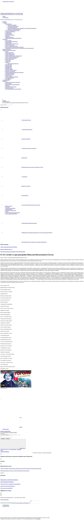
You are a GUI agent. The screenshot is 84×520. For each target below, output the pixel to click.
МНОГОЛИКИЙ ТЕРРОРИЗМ (7, 481)
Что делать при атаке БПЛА (6, 488)
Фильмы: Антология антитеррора (7, 486)
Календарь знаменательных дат (6, 249)
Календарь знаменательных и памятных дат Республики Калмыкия (12, 251)
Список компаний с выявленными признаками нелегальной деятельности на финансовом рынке (20, 468)
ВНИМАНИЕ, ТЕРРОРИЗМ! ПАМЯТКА (9, 479)
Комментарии (6, 429)
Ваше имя (2, 433)
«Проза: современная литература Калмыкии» (8, 246)
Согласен (38, 518)
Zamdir (20, 427)
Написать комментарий (5, 431)
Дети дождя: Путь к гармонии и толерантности (10, 484)
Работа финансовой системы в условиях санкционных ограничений (14, 470)
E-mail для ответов (4, 434)
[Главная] (12, 99)
